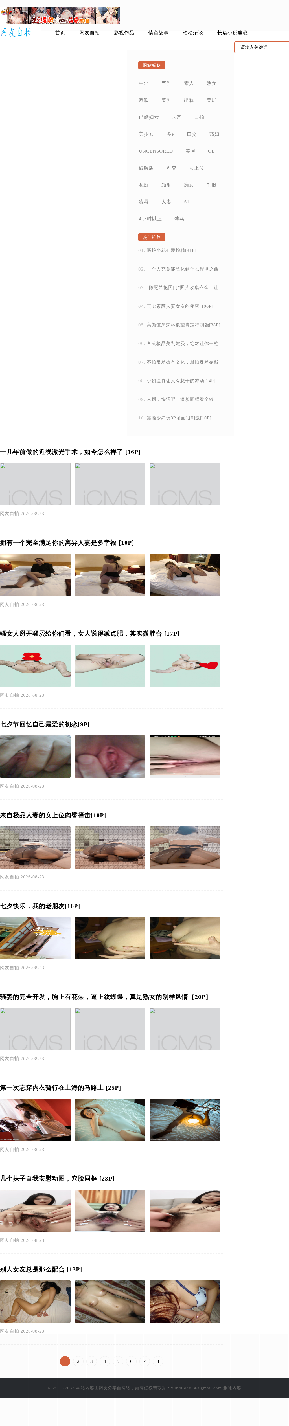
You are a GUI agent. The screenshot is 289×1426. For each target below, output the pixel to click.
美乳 (166, 100)
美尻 (212, 100)
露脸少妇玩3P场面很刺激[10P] (179, 418)
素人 (189, 83)
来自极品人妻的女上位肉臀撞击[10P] (53, 815)
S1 (187, 202)
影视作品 (124, 33)
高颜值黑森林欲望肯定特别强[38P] (183, 324)
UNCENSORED (156, 151)
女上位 (196, 168)
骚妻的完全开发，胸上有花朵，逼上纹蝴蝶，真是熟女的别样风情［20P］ (106, 996)
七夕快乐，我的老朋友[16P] (40, 905)
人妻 (166, 202)
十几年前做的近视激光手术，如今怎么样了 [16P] (70, 451)
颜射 (166, 185)
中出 (144, 83)
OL (211, 151)
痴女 (189, 185)
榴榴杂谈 (193, 33)
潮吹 (144, 100)
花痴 (144, 185)
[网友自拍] (20, 32)
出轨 (189, 100)
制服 (212, 185)
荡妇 (214, 134)
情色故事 (158, 33)
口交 (192, 134)
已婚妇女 (149, 117)
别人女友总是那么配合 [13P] (41, 1269)
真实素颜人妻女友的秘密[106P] (180, 306)
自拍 (199, 117)
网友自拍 (90, 33)
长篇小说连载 (232, 33)
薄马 (179, 218)
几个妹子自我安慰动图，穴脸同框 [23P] (57, 1178)
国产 (177, 117)
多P (170, 134)
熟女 (212, 83)
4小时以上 (150, 218)
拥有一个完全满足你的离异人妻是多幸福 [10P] (67, 542)
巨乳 (166, 83)
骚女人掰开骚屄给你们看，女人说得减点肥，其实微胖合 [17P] (89, 633)
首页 (60, 33)
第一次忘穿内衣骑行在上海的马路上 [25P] (60, 1087)
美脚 (190, 151)
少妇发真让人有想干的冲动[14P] (181, 380)
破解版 (146, 168)
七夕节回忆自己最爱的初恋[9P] (45, 724)
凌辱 (144, 202)
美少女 (146, 134)
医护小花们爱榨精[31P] (171, 250)
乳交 (172, 168)
